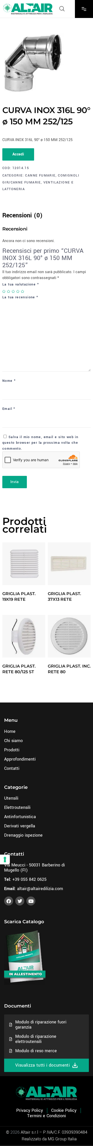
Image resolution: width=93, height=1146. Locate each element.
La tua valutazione (20, 284)
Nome (9, 380)
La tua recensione (20, 297)
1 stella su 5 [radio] (4, 291)
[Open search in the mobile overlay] (62, 8)
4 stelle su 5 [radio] (18, 291)
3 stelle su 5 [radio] (13, 291)
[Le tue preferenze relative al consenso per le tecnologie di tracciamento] (5, 859)
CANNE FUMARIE (40, 175)
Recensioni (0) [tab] (22, 215)
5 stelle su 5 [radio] (23, 291)
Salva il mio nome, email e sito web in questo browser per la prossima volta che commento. (40, 443)
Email (9, 408)
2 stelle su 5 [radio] (9, 291)
